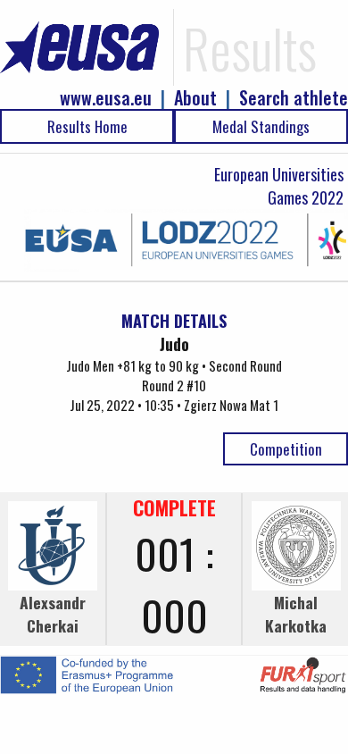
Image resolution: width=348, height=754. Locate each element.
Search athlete (293, 98)
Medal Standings (261, 126)
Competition (286, 449)
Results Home (87, 126)
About (195, 98)
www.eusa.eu (106, 98)
